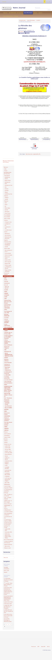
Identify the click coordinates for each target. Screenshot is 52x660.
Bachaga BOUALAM (6, 315)
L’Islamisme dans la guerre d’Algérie (8, 462)
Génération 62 (7, 351)
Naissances (7, 233)
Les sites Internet (8, 379)
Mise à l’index (7, 218)
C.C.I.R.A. (6, 317)
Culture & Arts (8, 259)
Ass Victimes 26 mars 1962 (8, 312)
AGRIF (5, 296)
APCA (5, 309)
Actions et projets (8, 255)
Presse (5, 170)
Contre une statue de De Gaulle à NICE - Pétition (8, 535)
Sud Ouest (7, 211)
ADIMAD (6, 293)
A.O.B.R (6, 289)
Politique (6, 197)
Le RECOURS (7, 375)
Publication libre (7, 241)
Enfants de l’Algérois (6, 347)
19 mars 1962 (8, 449)
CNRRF (6, 330)
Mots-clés (6, 557)
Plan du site (33, 646)
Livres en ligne (7, 486)
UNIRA (5, 426)
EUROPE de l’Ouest (7, 178)
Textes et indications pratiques (7, 419)
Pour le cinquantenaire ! (7, 509)
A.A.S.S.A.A (7, 283)
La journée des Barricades (8, 471)
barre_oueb (22, 33)
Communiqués (8, 253)
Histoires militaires (6, 360)
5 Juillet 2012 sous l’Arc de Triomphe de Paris (8, 611)
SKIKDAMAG (7, 416)
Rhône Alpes (7, 208)
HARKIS (6, 357)
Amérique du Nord (7, 183)
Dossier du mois (7, 444)
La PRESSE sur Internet (8, 267)
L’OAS (6, 465)
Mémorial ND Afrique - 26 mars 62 (8, 395)
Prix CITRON (7, 216)
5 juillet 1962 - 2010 (8, 529)
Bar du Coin (7, 546)
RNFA (5, 411)
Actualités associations (29, 31)
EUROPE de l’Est (8, 194)
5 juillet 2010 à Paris (8, 601)
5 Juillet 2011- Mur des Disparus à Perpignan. (8, 607)
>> (48, 9)
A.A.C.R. (6, 281)
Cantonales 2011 (8, 532)
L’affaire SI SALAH (7, 458)
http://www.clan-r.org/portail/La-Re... (33, 154)
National (6, 195)
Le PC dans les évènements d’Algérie (8, 479)
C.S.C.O (6, 319)
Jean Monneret (8, 405)
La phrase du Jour (7, 227)
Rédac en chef (7, 548)
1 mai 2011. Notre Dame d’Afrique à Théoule (8, 584)
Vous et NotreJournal (8, 16)
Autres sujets (7, 248)
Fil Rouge (16, 16)
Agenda (6, 240)
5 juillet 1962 (7, 446)
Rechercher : (38, 7)
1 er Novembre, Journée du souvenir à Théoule (8, 580)
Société (6, 199)
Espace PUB (7, 263)
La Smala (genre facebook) (8, 372)
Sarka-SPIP (43, 646)
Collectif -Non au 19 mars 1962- (8, 333)
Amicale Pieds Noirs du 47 (7, 305)
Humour (6, 220)
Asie (6, 187)
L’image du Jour (8, 222)
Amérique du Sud (8, 185)
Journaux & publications (7, 365)
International (7, 175)
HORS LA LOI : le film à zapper (8, 501)
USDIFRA (6, 428)
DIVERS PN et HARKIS (7, 342)
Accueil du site (22, 20)
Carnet (5, 231)
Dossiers (40, 12)
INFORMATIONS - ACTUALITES (16, 12)
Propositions (7, 435)
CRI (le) (6, 340)
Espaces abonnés (8, 544)
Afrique (6, 192)
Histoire (27, 33)
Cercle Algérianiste (7, 325)
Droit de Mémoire (8, 344)
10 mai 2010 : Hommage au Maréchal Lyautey (8, 620)
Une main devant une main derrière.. (8, 423)
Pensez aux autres (7, 257)
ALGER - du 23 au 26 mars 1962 (8, 452)
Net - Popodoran (8, 398)
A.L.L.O (6, 285)
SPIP (38, 646)
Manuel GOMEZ (8, 407)
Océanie (6, 188)
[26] (5, 626)
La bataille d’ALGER (7, 468)
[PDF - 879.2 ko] (34, 144)
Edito (5, 168)
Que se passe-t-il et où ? (8, 251)
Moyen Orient (8, 180)
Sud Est (6, 209)
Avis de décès (8, 235)
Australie (6, 190)
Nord (6, 202)
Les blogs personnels (7, 377)
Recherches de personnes (8, 237)
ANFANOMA (7, 307)
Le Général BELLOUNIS (7, 474)
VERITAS (6, 430)
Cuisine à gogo (8, 265)
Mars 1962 (7, 482)
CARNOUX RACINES (6, 322)
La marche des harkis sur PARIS (8, 520)
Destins (6, 442)
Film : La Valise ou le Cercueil (8, 495)
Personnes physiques (6, 400)
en (49, 1)
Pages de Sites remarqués (8, 270)
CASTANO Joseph (7, 403)
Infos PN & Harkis (28, 12)
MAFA (5, 384)
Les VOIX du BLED (8, 511)
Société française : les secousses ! (8, 523)
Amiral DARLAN (8, 454)
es (46, 1)
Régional (6, 201)
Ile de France (7, 213)
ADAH (5, 291)
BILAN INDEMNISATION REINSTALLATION (9, 355)
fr (44, 1)
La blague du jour (7, 224)
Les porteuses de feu (8, 517)
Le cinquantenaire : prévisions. (8, 490)
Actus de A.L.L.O (7, 287)
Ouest (6, 204)
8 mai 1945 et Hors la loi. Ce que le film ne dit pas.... (8, 616)
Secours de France (7, 413)
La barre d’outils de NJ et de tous (8, 542)
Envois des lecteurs (6, 274)
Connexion (4, 1)
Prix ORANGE (7, 215)
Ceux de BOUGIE (8, 327)
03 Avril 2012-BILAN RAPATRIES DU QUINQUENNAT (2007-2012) (8, 598)
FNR (5, 349)
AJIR (5, 298)
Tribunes (35, 12)
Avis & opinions (7, 433)
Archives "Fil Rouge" (7, 526)
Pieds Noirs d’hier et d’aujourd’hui (8, 369)
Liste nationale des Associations (8, 382)
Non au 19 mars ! (8, 503)
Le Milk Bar (7, 476)
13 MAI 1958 (7, 447)
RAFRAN (6, 409)
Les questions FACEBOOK (8, 244)
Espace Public (7, 437)
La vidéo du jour (8, 230)
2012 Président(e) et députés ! (8, 514)
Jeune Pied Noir (8, 362)
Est (5, 206)
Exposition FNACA (8, 487)
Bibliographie (7, 484)
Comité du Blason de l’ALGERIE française (8, 337)
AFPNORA (6, 295)
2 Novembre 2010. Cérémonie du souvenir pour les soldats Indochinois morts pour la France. (8, 591)
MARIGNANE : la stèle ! (8, 506)
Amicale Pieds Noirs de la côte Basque (8, 302)
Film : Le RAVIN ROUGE (7, 498)
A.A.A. (5, 279)
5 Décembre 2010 (8, 603)
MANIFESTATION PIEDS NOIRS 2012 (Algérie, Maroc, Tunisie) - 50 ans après (8, 389)
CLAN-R (38, 20)
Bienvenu (6, 12)
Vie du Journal (8, 261)
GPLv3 (48, 646)
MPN (5, 277)
